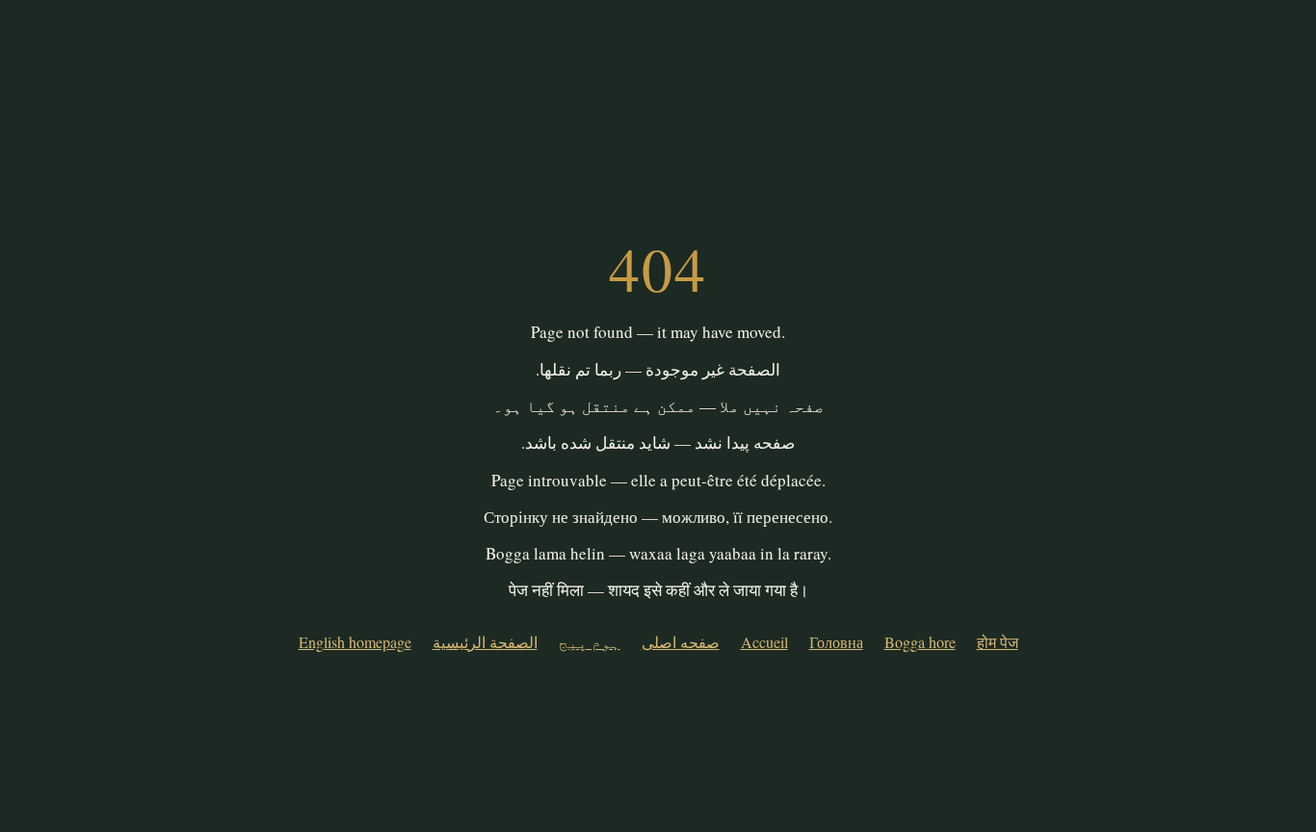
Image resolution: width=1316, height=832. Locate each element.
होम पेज (997, 642)
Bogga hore (920, 642)
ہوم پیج (589, 642)
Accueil (764, 642)
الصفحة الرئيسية (485, 642)
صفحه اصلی (681, 642)
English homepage (355, 642)
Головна (836, 642)
